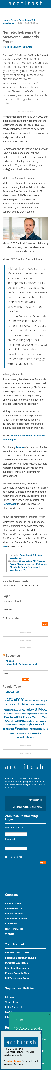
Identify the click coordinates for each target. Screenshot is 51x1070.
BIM (38, 709)
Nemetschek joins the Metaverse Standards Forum (21, 37)
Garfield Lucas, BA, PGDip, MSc (18, 47)
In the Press (11, 923)
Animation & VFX (27, 20)
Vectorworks (33, 733)
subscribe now (14, 1061)
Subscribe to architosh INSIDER (20, 958)
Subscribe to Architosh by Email (21, 664)
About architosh (13, 903)
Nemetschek (10, 504)
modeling (29, 721)
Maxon (20, 447)
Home (5, 20)
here (5, 546)
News (13, 20)
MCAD (20, 721)
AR (34, 561)
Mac (29, 717)
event (42, 714)
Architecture (26, 704)
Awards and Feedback (16, 918)
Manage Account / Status (17, 973)
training (21, 733)
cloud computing (23, 714)
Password (7, 609)
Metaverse (30, 564)
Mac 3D (36, 717)
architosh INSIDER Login (17, 952)
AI (26, 700)
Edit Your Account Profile (17, 978)
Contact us (10, 934)
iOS (20, 717)
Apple (44, 700)
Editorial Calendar (14, 913)
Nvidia (26, 725)
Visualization (9, 23)
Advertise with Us (13, 908)
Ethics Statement (13, 1007)
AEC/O (19, 700)
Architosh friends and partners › (28, 807)
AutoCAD (18, 710)
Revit (45, 729)
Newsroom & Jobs (14, 929)
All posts (10, 661)
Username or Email (12, 601)
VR (24, 570)
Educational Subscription (17, 968)
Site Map (9, 997)
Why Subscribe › (36, 800)
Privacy (8, 1017)
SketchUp (14, 733)
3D (5, 700)
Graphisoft (11, 717)
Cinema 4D (12, 713)
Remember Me (12, 618)
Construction (34, 714)
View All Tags (12, 692)
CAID (5, 714)
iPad (24, 717)
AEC (9, 700)
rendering (36, 728)
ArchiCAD (11, 704)
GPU (45, 714)
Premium (22, 728)
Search (26, 679)
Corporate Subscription (16, 963)
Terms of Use (11, 1002)
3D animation (25, 561)
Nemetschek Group (15, 724)
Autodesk (28, 709)
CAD (44, 709)
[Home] (27, 4)
